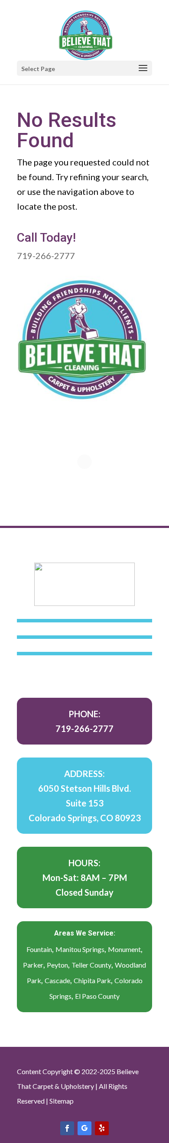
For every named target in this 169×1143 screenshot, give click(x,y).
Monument (124, 949)
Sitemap (61, 1101)
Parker (33, 965)
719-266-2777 (46, 255)
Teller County (91, 965)
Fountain (39, 949)
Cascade (57, 980)
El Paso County (97, 996)
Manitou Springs (79, 949)
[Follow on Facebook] (67, 1128)
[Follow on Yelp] (102, 1128)
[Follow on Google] (84, 1128)
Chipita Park (92, 980)
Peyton (57, 965)
